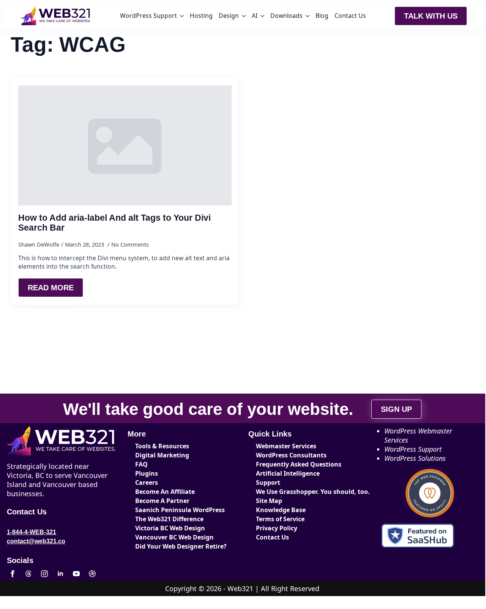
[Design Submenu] (244, 16)
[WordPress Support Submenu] (182, 16)
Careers (146, 482)
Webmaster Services (286, 446)
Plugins (146, 473)
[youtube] (76, 573)
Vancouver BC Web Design (174, 537)
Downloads (286, 15)
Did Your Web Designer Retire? (180, 546)
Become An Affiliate (165, 491)
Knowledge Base (281, 510)
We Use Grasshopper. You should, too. (301, 491)
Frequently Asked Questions (298, 464)
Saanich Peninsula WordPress (180, 510)
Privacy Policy (276, 528)
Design (229, 15)
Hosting (201, 15)
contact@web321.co (36, 541)
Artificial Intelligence (288, 473)
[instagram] (44, 573)
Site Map (269, 501)
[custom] (28, 573)
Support (268, 482)
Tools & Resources (162, 446)
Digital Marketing (162, 455)
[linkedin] (60, 573)
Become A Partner (162, 501)
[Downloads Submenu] (307, 16)
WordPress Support (148, 15)
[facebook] (12, 573)
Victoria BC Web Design (170, 528)
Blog (322, 15)
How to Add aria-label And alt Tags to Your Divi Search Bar (114, 223)
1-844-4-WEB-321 (31, 532)
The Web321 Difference (169, 519)
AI (254, 15)
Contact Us (350, 15)
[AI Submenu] (262, 16)
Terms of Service (280, 519)
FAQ (141, 464)
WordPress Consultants (291, 455)
